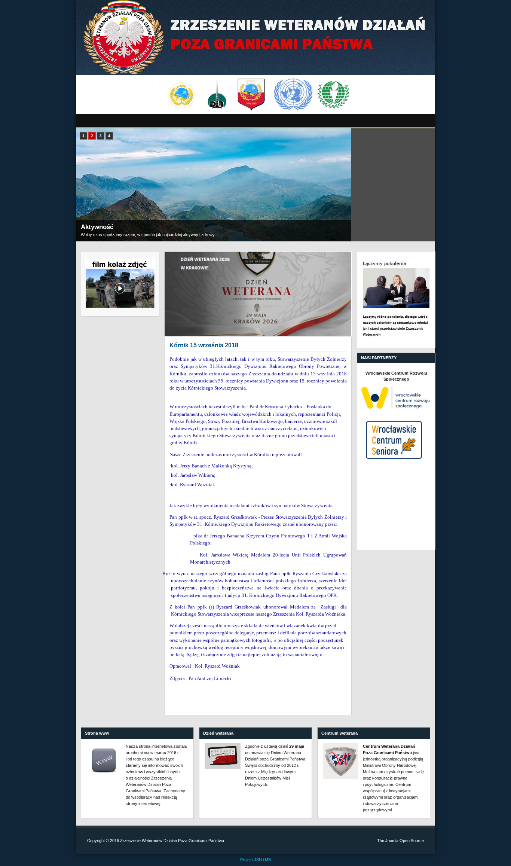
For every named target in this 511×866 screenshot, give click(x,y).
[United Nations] (293, 94)
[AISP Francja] (251, 94)
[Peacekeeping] (181, 94)
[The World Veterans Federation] (334, 94)
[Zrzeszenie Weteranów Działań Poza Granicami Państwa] (255, 37)
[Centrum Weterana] (340, 761)
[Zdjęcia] (258, 293)
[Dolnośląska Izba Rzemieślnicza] (217, 94)
